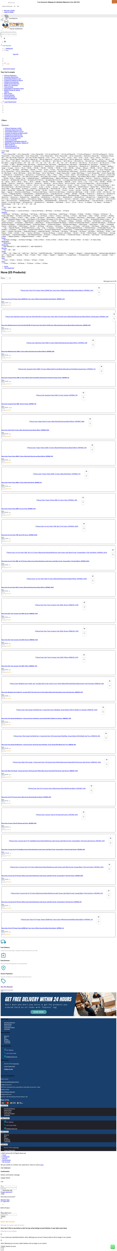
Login (4, 45)
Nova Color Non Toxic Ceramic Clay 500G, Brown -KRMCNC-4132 (20, 639)
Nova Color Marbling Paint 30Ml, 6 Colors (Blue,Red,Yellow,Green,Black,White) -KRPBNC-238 (28, 351)
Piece (3, 261)
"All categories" (9, 268)
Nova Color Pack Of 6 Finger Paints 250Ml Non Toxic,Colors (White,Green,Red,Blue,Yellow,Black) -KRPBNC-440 (33, 299)
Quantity (4, 212)
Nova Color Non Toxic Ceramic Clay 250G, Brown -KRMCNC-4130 (20, 613)
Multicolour (5, 241)
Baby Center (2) (10, 144)
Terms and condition (9, 1027)
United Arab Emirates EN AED (10, 6)
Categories (7, 61)
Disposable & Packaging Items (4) (16, 141)
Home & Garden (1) (11, 146)
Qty (3, 206)
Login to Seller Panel (9, 1066)
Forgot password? (6, 1192)
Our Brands (7, 1029)
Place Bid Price (6, 1213)
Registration (8, 45)
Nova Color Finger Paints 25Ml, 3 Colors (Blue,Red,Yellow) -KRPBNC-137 (22, 482)
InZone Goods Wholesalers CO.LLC (10, 1082)
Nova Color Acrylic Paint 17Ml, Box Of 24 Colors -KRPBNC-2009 (19, 535)
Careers (6, 1039)
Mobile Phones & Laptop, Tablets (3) (16, 143)
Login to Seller (9, 12)
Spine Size (5, 245)
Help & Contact (5, 1118)
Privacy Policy (7, 1026)
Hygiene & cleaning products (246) (16, 133)
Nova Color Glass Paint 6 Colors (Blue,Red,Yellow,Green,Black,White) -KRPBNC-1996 (25, 430)
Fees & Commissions (9, 1022)
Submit (3, 1216)
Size (3, 152)
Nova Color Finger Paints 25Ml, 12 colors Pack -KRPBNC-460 (19, 508)
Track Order (7, 1042)
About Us (6, 1036)
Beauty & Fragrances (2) (13, 138)
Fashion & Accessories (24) (13, 135)
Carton (4, 209)
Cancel (3, 1178)
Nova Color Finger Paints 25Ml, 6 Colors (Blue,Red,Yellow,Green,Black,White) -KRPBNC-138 (27, 456)
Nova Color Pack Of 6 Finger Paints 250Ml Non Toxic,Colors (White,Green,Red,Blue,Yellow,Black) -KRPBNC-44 (33, 928)
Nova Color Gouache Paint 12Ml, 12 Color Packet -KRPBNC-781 (19, 404)
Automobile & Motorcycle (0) (14, 131)
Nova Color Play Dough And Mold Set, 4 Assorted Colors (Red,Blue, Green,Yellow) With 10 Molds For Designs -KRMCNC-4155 (36, 718)
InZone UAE (4, 1105)
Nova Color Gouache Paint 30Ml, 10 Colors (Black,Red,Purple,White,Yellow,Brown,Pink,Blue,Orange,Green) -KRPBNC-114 (35, 377)
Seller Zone (4, 1144)
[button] (5, 42)
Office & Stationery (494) (13, 128)
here (42, 1165)
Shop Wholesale (9, 65)
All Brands (7, 60)
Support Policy (8, 1024)
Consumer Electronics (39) (13, 130)
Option (4, 251)
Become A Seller (9, 10)
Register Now (5, 1200)
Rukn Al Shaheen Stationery (8, 1092)
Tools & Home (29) (11, 140)
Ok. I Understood (5, 1168)
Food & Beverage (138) (12, 148)
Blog (5, 1037)
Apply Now (16, 1063)
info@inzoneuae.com (11, 1056)
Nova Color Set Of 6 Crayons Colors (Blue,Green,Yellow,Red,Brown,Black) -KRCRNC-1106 (26, 797)
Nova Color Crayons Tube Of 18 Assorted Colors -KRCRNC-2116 (19, 823)
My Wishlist (7, 1041)
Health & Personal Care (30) (14, 136)
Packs (3, 238)
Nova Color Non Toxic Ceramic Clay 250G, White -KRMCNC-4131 (19, 666)
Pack (3, 258)
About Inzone (4, 1131)
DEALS (6, 110)
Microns (4, 248)
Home (5, 58)
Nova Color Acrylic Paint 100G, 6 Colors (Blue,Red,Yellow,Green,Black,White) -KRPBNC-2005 (28, 587)
